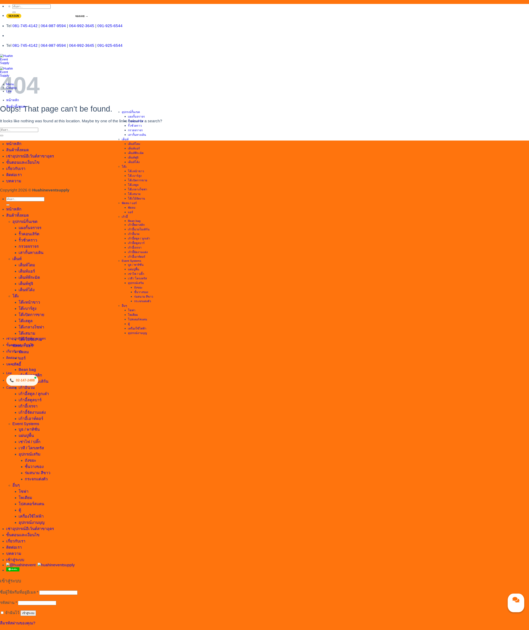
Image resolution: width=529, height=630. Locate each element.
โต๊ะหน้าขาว (136, 171)
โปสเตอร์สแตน (137, 319)
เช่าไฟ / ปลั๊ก (136, 273)
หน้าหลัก (12, 100)
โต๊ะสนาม (134, 194)
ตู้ (129, 324)
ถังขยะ (138, 287)
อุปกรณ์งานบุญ (137, 333)
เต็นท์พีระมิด (136, 153)
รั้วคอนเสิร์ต (29, 234)
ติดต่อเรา (12, 357)
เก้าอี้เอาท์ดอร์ (136, 256)
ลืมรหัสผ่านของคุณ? (17, 623)
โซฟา (131, 310)
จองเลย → (81, 16)
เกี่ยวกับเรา (14, 351)
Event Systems (131, 260)
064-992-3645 (81, 26)
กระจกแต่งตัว (142, 301)
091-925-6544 (110, 26)
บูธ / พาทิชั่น (136, 264)
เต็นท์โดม (134, 143)
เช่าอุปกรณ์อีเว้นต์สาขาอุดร (26, 338)
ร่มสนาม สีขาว (143, 296)
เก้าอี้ (125, 216)
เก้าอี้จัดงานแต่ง (138, 252)
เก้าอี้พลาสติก (136, 224)
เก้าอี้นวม (133, 234)
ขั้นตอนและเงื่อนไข (20, 345)
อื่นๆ (124, 305)
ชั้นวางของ (141, 292)
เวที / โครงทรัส (137, 278)
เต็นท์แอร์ (134, 148)
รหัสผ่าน (8, 602)
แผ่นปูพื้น (133, 269)
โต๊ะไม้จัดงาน (136, 198)
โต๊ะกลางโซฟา (137, 189)
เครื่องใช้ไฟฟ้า (137, 328)
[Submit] (14, 12)
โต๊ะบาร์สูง (135, 175)
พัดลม (131, 207)
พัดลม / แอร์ (129, 203)
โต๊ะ (124, 166)
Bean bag (134, 220)
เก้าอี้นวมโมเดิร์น (139, 229)
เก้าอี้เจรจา (135, 247)
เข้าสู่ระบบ (28, 613)
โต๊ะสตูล (133, 184)
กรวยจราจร (135, 130)
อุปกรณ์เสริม (136, 283)
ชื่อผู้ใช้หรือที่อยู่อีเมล (19, 592)
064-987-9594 (53, 26)
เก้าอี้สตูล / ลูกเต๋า (139, 238)
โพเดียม (133, 314)
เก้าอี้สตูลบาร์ (136, 243)
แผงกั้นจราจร (136, 116)
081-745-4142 (25, 26)
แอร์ (130, 212)
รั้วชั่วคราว (135, 125)
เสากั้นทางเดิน (137, 134)
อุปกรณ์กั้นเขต (131, 112)
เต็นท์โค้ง (134, 162)
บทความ (12, 364)
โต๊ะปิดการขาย (137, 180)
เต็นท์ (125, 139)
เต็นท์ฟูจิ (133, 157)
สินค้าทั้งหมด (15, 106)
